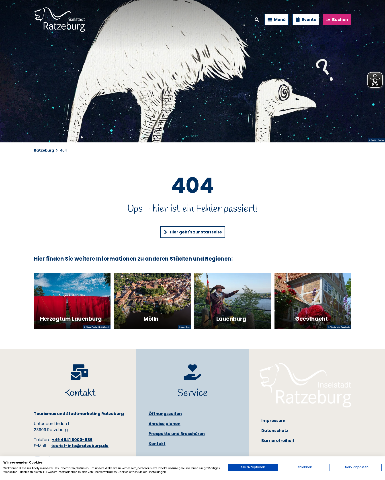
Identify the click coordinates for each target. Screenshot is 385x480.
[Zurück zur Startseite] (59, 19)
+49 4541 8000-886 (72, 439)
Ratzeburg (44, 150)
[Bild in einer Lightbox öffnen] (305, 385)
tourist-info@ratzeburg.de (80, 445)
